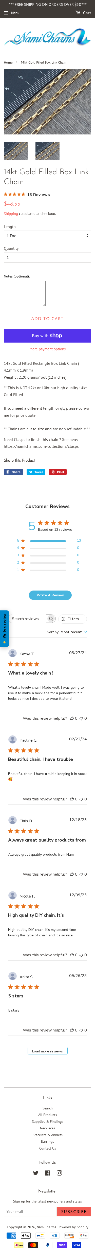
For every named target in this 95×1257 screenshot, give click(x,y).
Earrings (47, 1141)
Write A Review (50, 595)
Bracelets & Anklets (47, 1135)
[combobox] (67, 632)
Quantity (11, 248)
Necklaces (47, 1128)
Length (10, 226)
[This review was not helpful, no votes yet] (81, 718)
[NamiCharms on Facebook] (47, 1174)
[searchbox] (27, 618)
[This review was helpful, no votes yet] (72, 718)
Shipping (11, 213)
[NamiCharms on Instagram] (59, 1174)
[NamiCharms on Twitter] (36, 1174)
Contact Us (47, 1148)
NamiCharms (46, 1227)
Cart (86, 13)
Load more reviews (47, 1051)
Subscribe (74, 1212)
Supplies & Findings (47, 1121)
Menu (15, 13)
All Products (47, 1114)
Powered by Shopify (73, 1227)
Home (8, 63)
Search (48, 1108)
